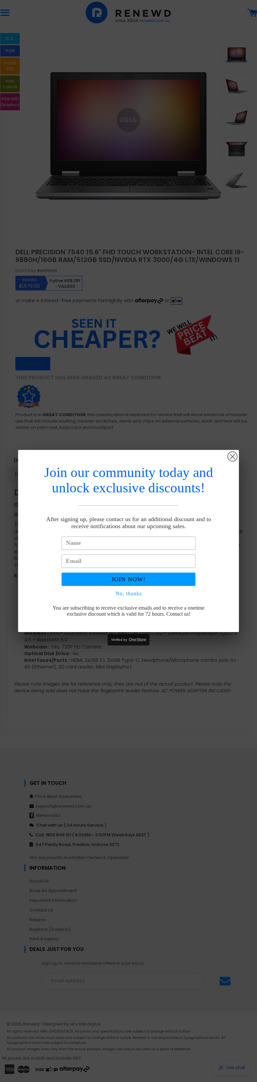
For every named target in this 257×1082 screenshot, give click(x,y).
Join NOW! (128, 579)
